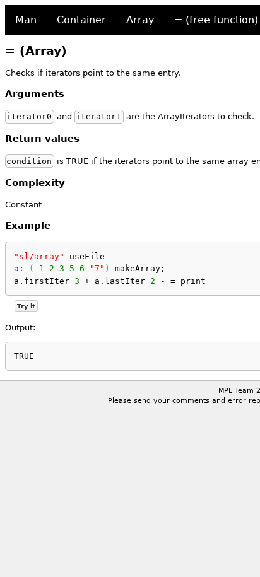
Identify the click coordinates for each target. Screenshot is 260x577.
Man (26, 20)
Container (81, 20)
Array (140, 20)
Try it (26, 306)
